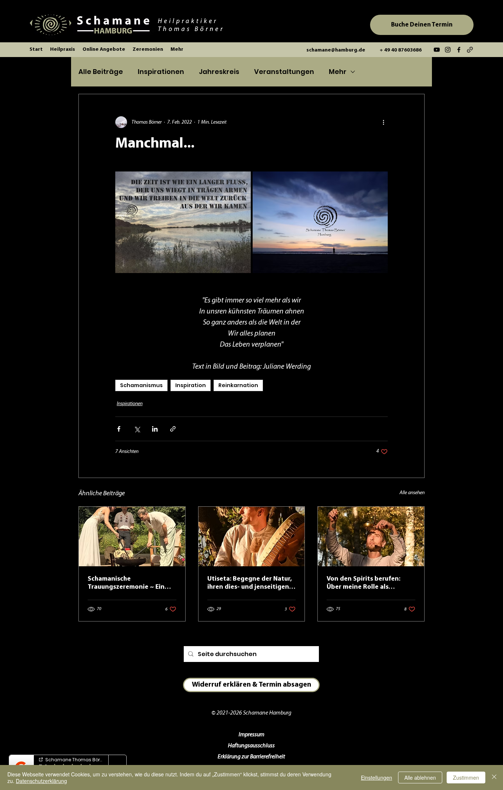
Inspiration (190, 385)
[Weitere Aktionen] (383, 122)
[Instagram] (447, 49)
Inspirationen (161, 71)
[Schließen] (494, 777)
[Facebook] (458, 49)
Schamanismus (141, 385)
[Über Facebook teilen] (118, 428)
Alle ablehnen (420, 777)
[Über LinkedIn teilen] (154, 428)
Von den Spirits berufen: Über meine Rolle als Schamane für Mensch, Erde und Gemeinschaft (368, 583)
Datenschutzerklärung (41, 780)
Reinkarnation (238, 385)
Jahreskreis (219, 71)
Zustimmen (466, 777)
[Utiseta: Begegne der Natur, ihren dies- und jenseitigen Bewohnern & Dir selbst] (251, 536)
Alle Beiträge (100, 71)
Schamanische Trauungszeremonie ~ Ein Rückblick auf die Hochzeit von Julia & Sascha (128, 583)
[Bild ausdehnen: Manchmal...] (320, 222)
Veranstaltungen (284, 71)
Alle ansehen (412, 493)
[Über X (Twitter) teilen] (136, 428)
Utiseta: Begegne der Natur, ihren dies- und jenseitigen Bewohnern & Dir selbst (249, 583)
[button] (62, 49)
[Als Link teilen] (172, 428)
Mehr (338, 71)
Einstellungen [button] (376, 777)
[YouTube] (436, 49)
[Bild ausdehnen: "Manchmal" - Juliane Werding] (183, 222)
